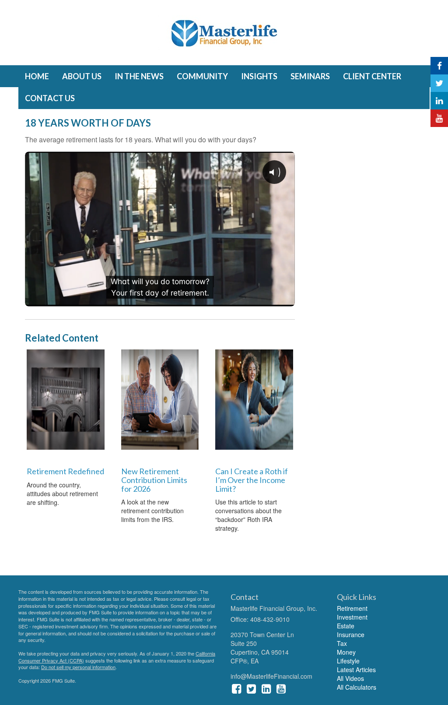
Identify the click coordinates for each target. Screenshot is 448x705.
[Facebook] (439, 65)
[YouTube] (439, 118)
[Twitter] (439, 83)
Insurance (350, 634)
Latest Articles (356, 669)
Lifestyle (348, 660)
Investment (352, 617)
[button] (82, 76)
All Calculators (356, 687)
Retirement (352, 608)
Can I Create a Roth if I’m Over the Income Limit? (251, 480)
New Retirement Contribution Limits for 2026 (154, 480)
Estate (345, 625)
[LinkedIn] (439, 100)
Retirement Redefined (65, 471)
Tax (342, 643)
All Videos (350, 678)
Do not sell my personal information (78, 666)
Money (346, 652)
